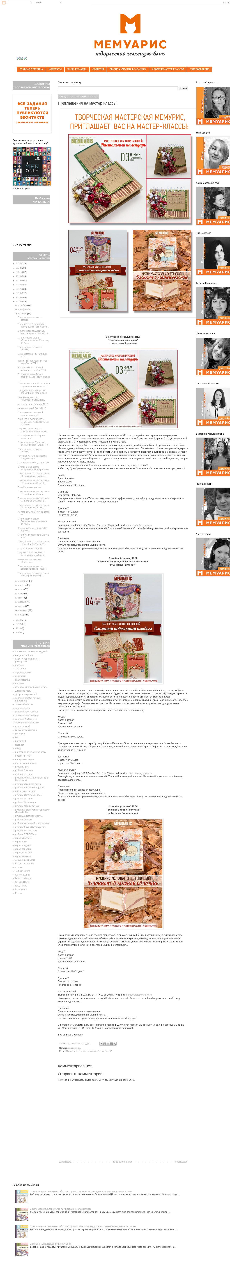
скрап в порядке (23, 838)
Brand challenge (23, 878)
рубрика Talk (21, 767)
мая (20, 598)
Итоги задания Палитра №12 (33, 404)
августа (22, 585)
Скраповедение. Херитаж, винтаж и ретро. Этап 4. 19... (34, 332)
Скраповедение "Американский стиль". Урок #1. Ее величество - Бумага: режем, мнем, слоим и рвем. (81, 1191)
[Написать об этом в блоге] (104, 1044)
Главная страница (31, 69)
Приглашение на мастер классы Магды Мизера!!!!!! (32, 567)
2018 (18, 284)
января (22, 614)
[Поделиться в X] (108, 1044)
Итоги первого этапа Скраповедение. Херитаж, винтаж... (32, 521)
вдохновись (21, 676)
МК (16, 737)
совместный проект (25, 860)
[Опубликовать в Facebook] (111, 1044)
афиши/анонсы (74, 1048)
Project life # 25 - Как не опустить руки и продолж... (33, 429)
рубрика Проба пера (25, 802)
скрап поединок (23, 845)
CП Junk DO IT (22, 882)
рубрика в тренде (24, 774)
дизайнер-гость (23, 691)
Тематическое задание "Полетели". (29, 560)
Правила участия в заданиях (128, 69)
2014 (18, 301)
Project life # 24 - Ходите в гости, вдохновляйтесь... (31, 553)
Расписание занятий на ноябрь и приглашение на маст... (34, 384)
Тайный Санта (22, 871)
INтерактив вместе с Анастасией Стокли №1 (31, 398)
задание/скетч (22, 708)
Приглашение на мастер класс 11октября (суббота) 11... (33, 542)
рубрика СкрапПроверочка (29, 816)
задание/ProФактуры (26, 719)
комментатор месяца (26, 730)
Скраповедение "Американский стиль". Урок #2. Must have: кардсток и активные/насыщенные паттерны (83, 1226)
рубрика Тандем (23, 819)
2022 (18, 268)
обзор (18, 748)
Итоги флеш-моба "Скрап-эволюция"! (31, 436)
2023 (18, 263)
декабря (22, 305)
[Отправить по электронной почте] (101, 1044)
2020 (18, 276)
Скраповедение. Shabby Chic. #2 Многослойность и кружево (60, 1209)
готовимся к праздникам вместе (31, 687)
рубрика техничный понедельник (32, 823)
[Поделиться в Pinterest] (115, 1044)
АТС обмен (20, 668)
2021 (18, 272)
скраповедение (23, 856)
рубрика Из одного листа (28, 784)
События (98, 69)
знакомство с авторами (27, 722)
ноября (22, 309)
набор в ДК (20, 741)
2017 (18, 289)
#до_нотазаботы (24, 655)
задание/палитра (24, 704)
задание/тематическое (27, 715)
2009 (18, 632)
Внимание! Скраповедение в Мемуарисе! (51, 1244)
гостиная (19, 683)
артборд (19, 665)
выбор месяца (22, 680)
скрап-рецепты (23, 849)
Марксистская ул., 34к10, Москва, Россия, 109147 (89, 1051)
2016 (18, 293)
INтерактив (21, 889)
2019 (18, 280)
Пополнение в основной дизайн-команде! (30, 413)
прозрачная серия (24, 759)
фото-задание (22, 875)
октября (22, 313)
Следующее (65, 1162)
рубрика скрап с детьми (27, 806)
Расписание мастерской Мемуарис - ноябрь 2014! (32, 368)
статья (18, 867)
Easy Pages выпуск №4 (29, 487)
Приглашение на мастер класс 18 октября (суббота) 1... (33, 481)
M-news (19, 893)
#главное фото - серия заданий (31, 651)
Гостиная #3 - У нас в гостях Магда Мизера (32, 457)
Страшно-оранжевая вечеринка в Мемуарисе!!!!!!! (33, 468)
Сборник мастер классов (168, 69)
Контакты (55, 69)
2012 (18, 624)
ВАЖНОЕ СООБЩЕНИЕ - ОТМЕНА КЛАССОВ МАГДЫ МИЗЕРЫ (33, 422)
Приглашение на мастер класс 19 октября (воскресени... (33, 474)
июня (21, 593)
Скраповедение (199, 69)
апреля (22, 602)
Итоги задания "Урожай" (30, 548)
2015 (18, 297)
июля (21, 589)
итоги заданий (22, 726)
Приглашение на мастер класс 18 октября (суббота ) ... (33, 492)
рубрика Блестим (24, 770)
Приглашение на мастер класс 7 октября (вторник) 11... (33, 574)
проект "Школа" (23, 756)
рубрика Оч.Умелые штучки (29, 795)
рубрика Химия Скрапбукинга (30, 827)
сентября (23, 581)
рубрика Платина (24, 798)
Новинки (19, 745)
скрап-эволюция (23, 852)
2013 (18, 620)
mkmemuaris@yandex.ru (139, 525)
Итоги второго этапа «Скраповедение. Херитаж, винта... (33, 340)
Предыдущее (180, 1162)
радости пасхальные (26, 763)
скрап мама (21, 841)
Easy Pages (21, 885)
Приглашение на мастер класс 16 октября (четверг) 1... (33, 506)
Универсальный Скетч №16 (32, 408)
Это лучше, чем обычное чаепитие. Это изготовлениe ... (34, 377)
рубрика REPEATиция (26, 834)
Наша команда (77, 69)
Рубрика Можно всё (25, 791)
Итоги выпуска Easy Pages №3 (33, 462)
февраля (23, 610)
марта (21, 606)
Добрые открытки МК (26, 694)
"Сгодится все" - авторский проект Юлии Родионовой (32, 391)
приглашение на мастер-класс (30, 752)
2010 (18, 628)
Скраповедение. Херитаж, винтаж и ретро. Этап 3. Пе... (34, 443)
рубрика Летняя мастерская (29, 787)
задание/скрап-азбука (26, 711)
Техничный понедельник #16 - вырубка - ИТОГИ (33, 362)
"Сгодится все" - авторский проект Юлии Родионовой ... (33, 325)
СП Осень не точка (24, 863)
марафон (20, 733)
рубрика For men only (26, 830)
